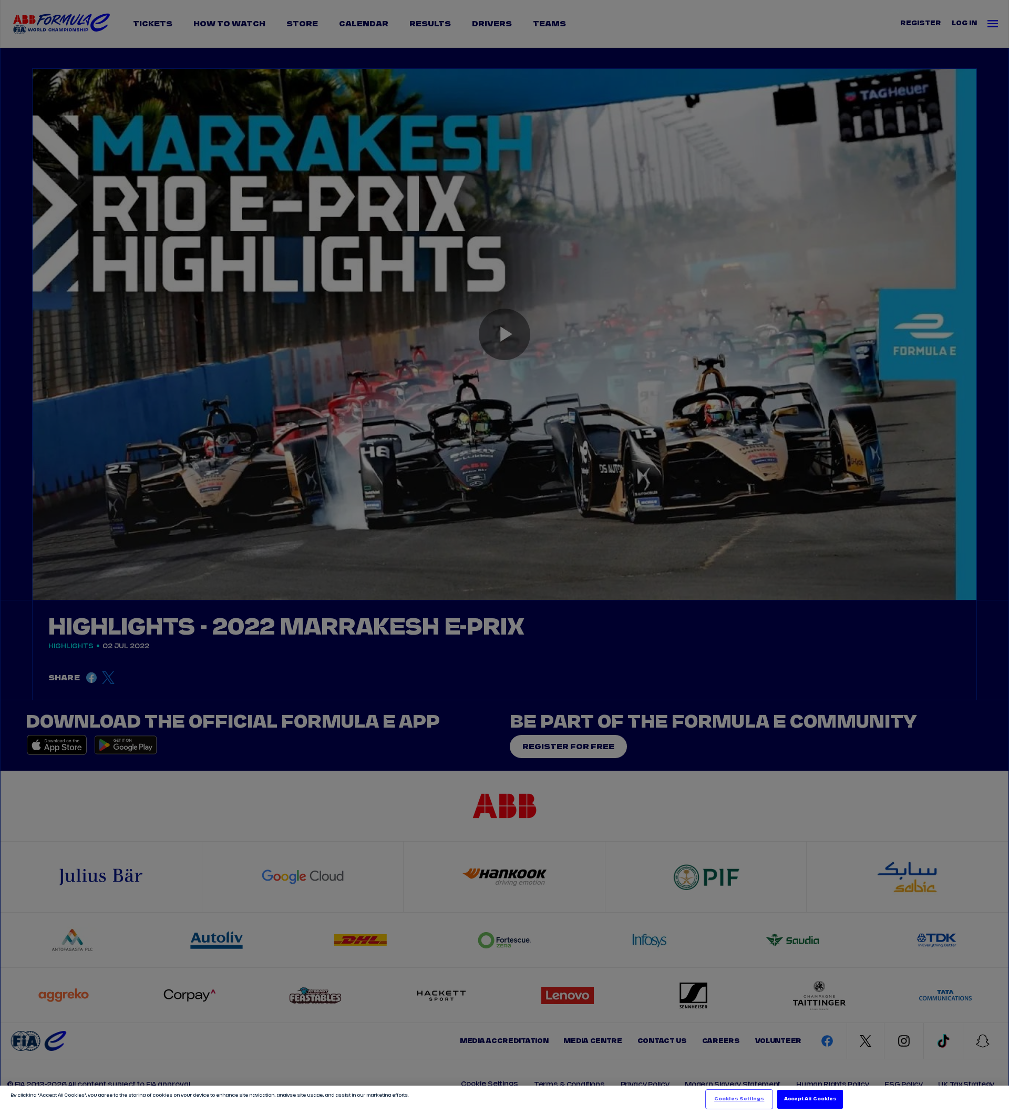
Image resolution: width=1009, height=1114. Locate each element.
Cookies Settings (739, 1099)
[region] (504, 1100)
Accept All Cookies (810, 1099)
